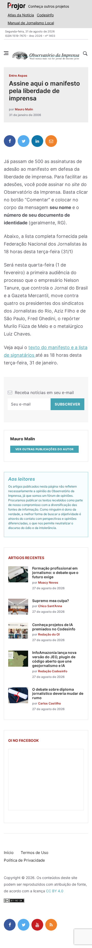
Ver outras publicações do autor (44, 449)
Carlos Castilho (49, 703)
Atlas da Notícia (21, 15)
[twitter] (23, 141)
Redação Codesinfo (52, 671)
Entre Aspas (18, 75)
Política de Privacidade (24, 860)
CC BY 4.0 (54, 891)
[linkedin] (37, 141)
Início (9, 852)
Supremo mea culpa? (50, 600)
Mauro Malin (24, 109)
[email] (51, 141)
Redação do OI (49, 634)
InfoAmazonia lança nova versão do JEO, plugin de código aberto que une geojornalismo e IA (54, 658)
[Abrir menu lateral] (6, 53)
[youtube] (37, 925)
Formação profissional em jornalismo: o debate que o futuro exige (55, 572)
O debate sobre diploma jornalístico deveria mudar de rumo (57, 693)
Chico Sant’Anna (50, 606)
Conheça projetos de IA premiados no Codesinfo (53, 626)
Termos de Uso (34, 852)
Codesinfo (45, 15)
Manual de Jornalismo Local (31, 23)
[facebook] (10, 141)
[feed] (51, 925)
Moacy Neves (48, 582)
